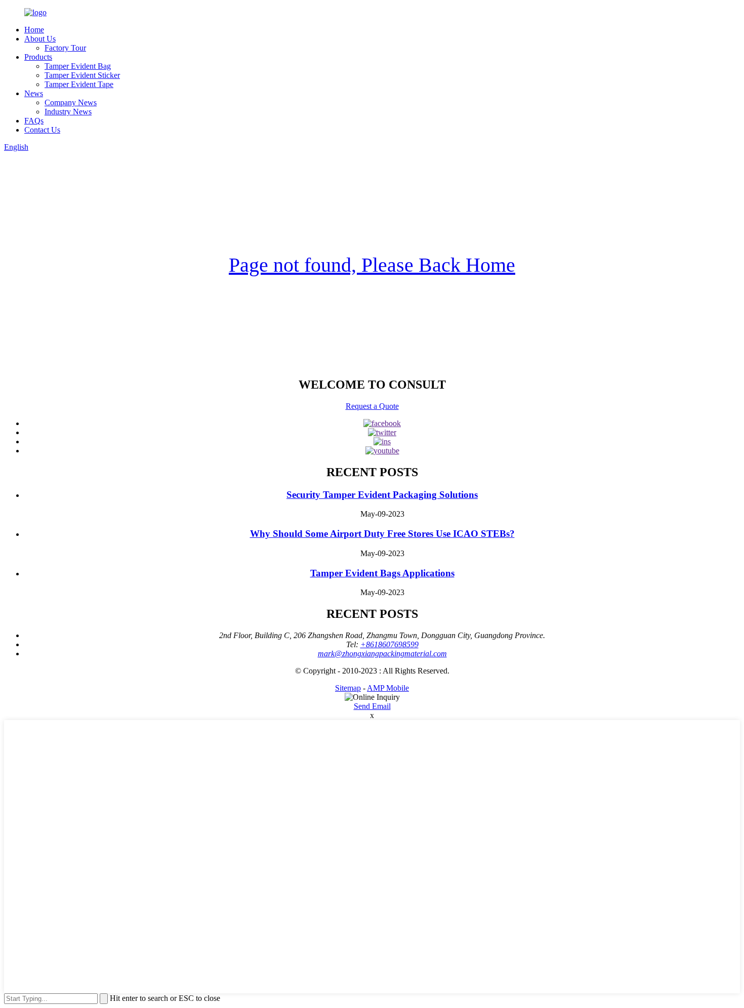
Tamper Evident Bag (78, 66)
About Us (40, 38)
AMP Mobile (388, 688)
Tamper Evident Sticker (82, 75)
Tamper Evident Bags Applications (382, 573)
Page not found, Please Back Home (372, 265)
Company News (71, 102)
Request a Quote (372, 406)
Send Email (372, 706)
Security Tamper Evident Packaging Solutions (382, 494)
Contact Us (42, 129)
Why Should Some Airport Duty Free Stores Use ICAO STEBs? (382, 533)
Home (34, 29)
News (33, 93)
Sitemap (348, 688)
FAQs (34, 120)
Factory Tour (65, 48)
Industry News (68, 111)
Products (38, 57)
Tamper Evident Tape (79, 84)
